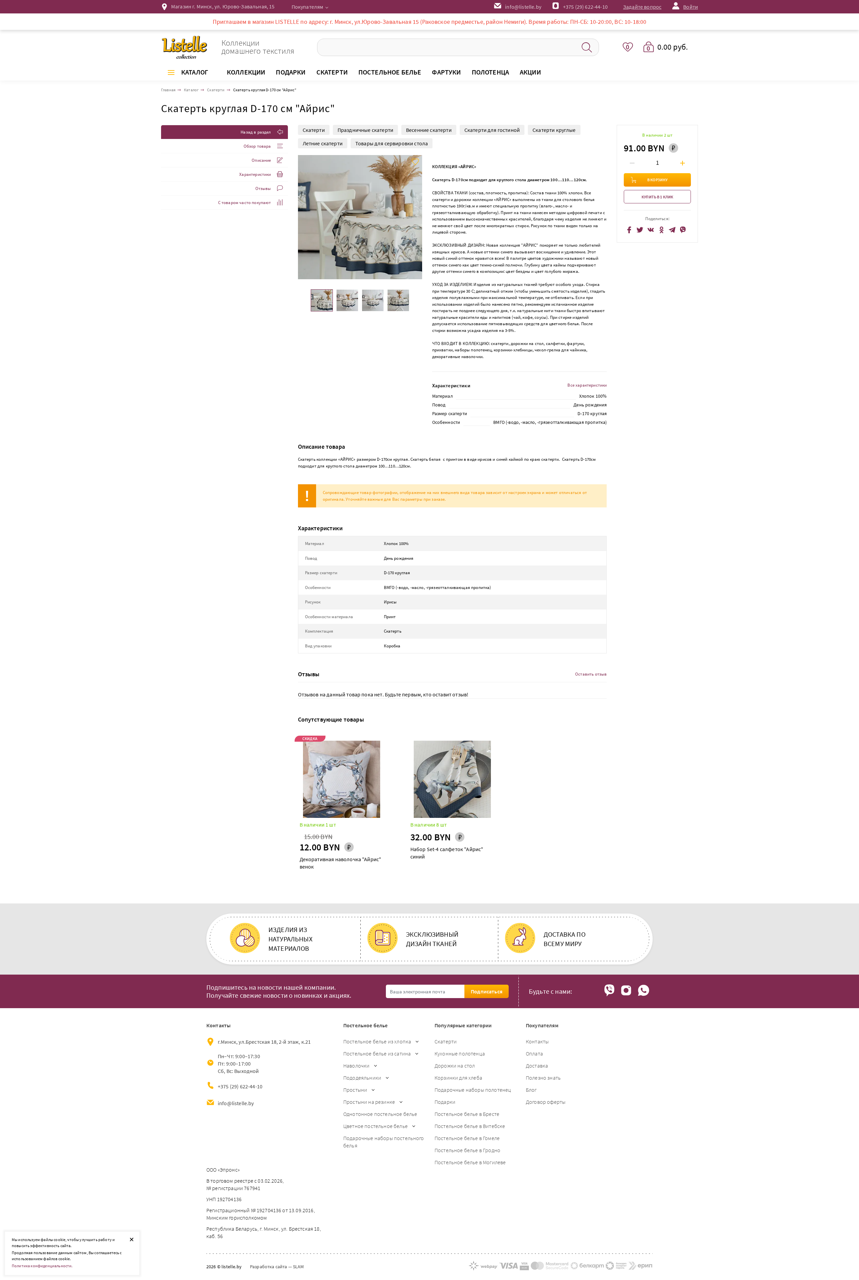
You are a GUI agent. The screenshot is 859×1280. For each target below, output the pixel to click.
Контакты (537, 1041)
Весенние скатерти (429, 130)
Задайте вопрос (642, 6)
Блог (531, 1089)
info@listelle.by (236, 1103)
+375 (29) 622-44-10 (585, 6)
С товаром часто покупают (244, 202)
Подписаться (486, 991)
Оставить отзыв (591, 674)
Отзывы (263, 188)
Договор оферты (545, 1101)
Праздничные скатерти (365, 130)
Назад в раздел (256, 132)
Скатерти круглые (554, 130)
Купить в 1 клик (657, 196)
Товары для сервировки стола (391, 143)
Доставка (537, 1065)
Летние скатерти (323, 143)
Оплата (534, 1053)
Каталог (194, 72)
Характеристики (255, 174)
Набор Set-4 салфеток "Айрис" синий (446, 853)
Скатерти (314, 130)
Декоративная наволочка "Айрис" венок (341, 863)
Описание (261, 160)
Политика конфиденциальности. (42, 1265)
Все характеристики (587, 385)
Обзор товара (257, 146)
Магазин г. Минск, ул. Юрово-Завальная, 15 (223, 6)
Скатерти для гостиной (492, 130)
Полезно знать (543, 1077)
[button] (416, 217)
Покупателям (307, 6)
